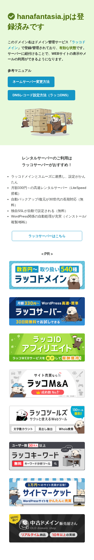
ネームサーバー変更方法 (31, 82)
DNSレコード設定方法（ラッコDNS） (41, 95)
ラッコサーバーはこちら (47, 236)
